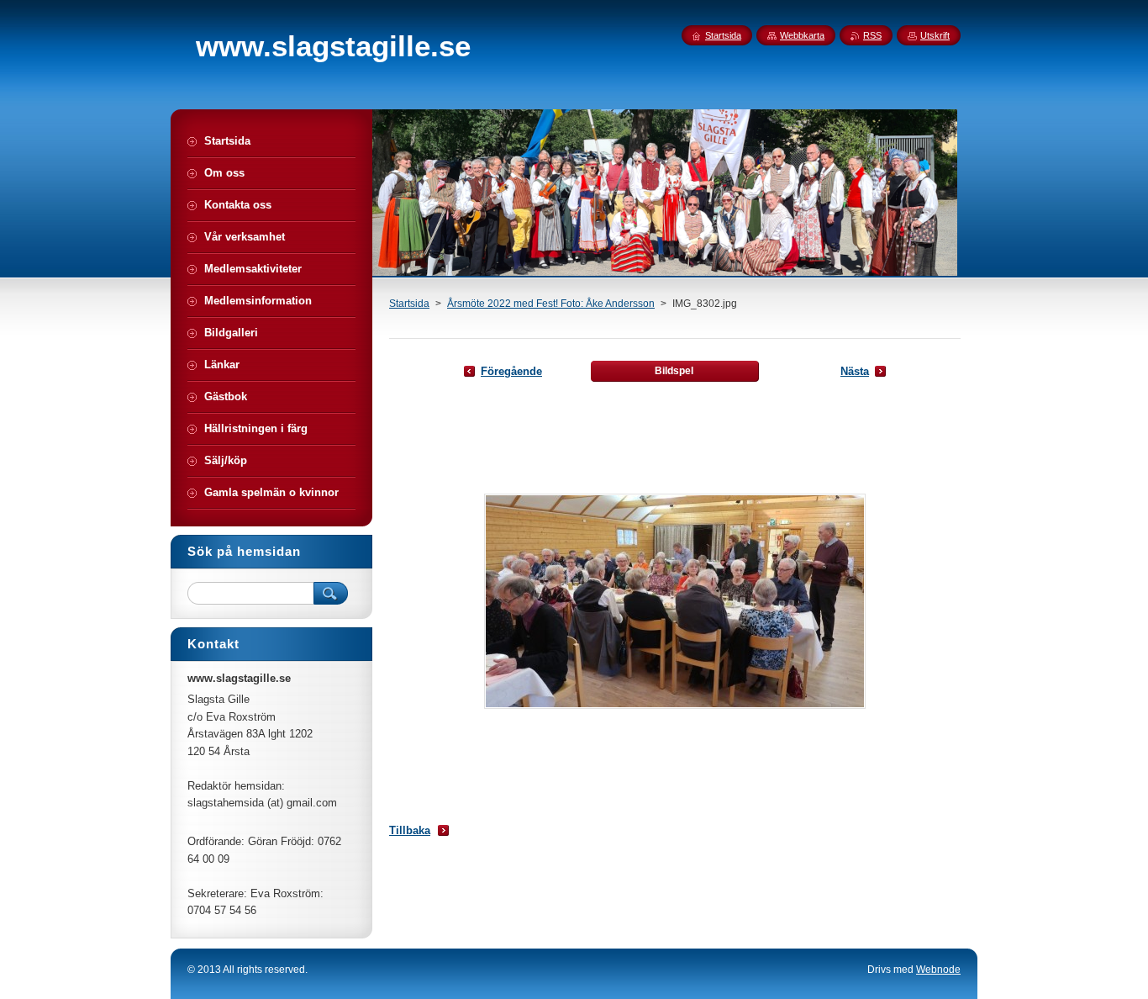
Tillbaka (409, 830)
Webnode (938, 970)
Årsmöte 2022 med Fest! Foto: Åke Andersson (551, 304)
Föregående (511, 371)
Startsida (409, 304)
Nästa (854, 371)
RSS (872, 35)
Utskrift (935, 35)
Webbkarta (802, 35)
